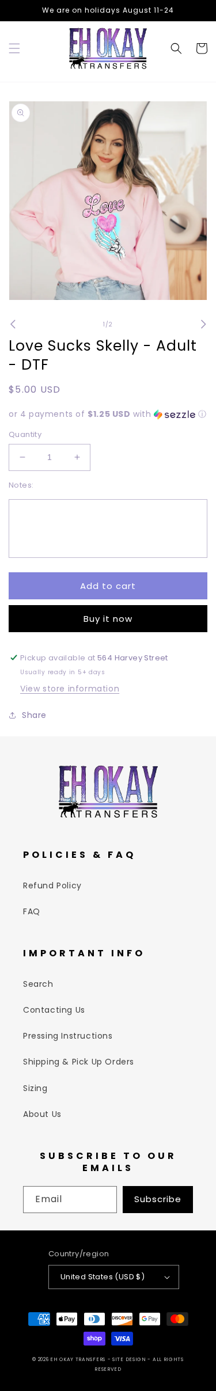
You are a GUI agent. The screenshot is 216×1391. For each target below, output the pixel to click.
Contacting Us (54, 1010)
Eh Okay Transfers (77, 1359)
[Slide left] (12, 324)
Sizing (35, 1088)
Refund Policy (52, 885)
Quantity (25, 434)
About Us (42, 1114)
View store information (69, 688)
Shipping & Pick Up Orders (78, 1061)
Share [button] (34, 715)
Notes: (21, 485)
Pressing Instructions (68, 1036)
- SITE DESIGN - (130, 1359)
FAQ (31, 911)
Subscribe (157, 1199)
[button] (14, 48)
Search (38, 984)
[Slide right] (203, 324)
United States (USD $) (102, 1276)
